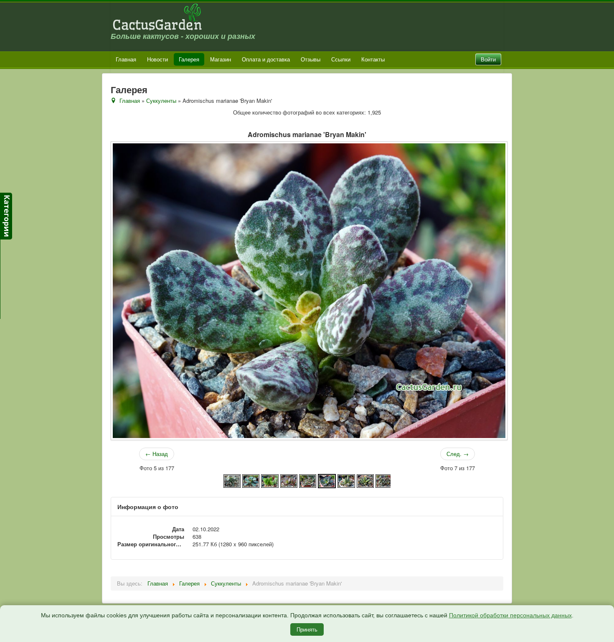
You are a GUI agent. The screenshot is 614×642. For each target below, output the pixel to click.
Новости (157, 59)
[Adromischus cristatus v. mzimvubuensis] (269, 480)
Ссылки (340, 59)
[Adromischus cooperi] (250, 480)
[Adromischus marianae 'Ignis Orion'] (365, 480)
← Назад (156, 454)
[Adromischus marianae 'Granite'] (346, 480)
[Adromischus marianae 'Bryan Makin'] (327, 480)
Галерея (189, 59)
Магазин (220, 59)
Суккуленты (161, 100)
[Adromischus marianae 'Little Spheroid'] (384, 480)
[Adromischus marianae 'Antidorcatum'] (307, 480)
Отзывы (310, 59)
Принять (307, 629)
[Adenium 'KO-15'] (232, 480)
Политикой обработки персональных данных (510, 615)
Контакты (373, 59)
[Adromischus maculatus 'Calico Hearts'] (288, 480)
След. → (458, 454)
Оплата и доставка (266, 59)
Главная (126, 59)
